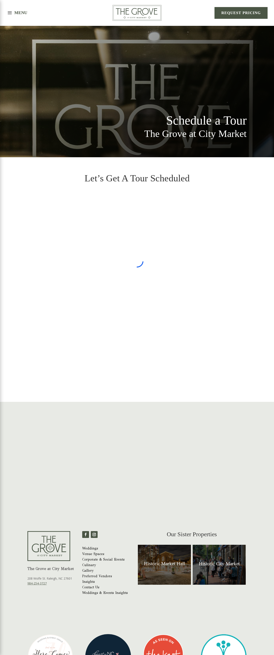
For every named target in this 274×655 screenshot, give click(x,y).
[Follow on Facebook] (85, 498)
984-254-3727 (37, 547)
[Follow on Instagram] (94, 498)
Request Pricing (241, 13)
